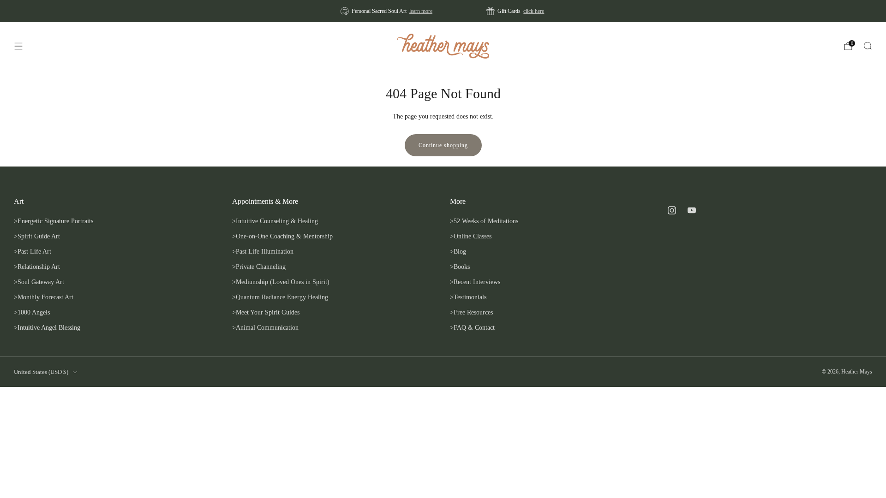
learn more (420, 11)
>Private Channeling (259, 266)
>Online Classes (470, 236)
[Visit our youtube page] (692, 210)
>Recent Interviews (475, 281)
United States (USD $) (41, 371)
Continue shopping (443, 145)
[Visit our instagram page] (672, 210)
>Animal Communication (265, 327)
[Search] (867, 45)
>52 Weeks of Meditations (484, 221)
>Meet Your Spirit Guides (265, 312)
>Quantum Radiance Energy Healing (280, 297)
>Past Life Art (32, 251)
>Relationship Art (37, 266)
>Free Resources (471, 312)
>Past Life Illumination (262, 251)
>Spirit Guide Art (37, 236)
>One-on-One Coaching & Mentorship (282, 236)
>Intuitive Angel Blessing (47, 327)
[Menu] (18, 46)
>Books (460, 266)
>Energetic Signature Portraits (53, 221)
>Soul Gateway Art (39, 281)
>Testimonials (468, 297)
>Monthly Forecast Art (43, 297)
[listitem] (387, 11)
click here (533, 11)
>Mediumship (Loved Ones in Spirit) (280, 281)
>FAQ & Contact (472, 327)
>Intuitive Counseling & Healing (275, 221)
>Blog (458, 251)
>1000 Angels (32, 312)
